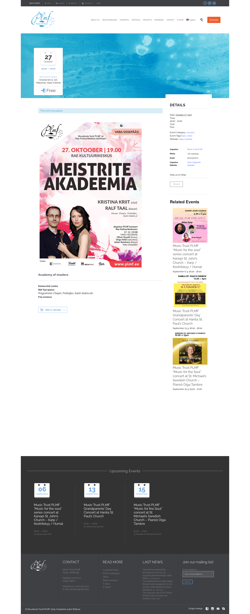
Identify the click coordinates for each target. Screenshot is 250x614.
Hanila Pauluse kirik (94, 527)
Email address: (190, 569)
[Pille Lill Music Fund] (43, 19)
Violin (189, 136)
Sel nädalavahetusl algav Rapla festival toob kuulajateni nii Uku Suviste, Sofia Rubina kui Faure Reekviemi (158, 585)
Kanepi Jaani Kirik (44, 534)
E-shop (106, 584)
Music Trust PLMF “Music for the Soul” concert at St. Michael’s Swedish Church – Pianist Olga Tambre (189, 376)
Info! (98, 3)
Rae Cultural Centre (48, 77)
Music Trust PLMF (195, 149)
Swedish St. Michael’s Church (148, 534)
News (105, 577)
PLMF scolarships (111, 573)
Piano (183, 136)
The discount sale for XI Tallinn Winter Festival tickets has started (157, 596)
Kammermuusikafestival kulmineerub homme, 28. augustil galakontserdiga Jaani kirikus (157, 573)
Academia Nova (110, 570)
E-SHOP (107, 587)
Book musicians (110, 580)
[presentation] (190, 225)
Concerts (190, 132)
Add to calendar (53, 309)
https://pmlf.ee (185, 139)
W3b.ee (76, 609)
